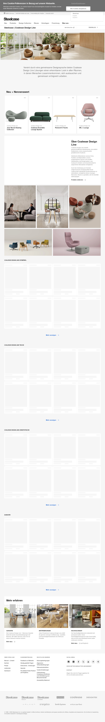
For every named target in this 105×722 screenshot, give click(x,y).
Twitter (83, 662)
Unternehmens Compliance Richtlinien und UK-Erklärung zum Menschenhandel (43, 675)
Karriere (6, 663)
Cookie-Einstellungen (43, 670)
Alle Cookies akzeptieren (78, 9)
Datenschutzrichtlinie (43, 667)
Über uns (65, 23)
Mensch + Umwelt (9, 660)
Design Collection (25, 23)
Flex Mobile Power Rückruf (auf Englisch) (28, 671)
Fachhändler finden (37, 13)
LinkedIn (73, 662)
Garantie (23, 668)
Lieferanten (7, 668)
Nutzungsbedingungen (43, 660)
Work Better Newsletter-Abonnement (79, 666)
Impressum (7, 671)
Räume (36, 23)
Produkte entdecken (77, 180)
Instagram (69, 662)
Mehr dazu (9, 641)
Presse (6, 665)
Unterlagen (45, 23)
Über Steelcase (9, 657)
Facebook (78, 662)
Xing (98, 662)
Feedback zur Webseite (27, 660)
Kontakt (69, 670)
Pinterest (93, 662)
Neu (5, 23)
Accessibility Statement (43, 680)
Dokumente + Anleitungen (28, 665)
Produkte (13, 23)
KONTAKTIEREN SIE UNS (22, 13)
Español (75, 17)
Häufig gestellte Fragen (27, 663)
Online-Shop (50, 13)
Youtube (88, 662)
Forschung (55, 23)
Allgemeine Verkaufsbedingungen (43, 664)
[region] (52, 6)
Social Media (71, 657)
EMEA (10, 13)
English (75, 15)
